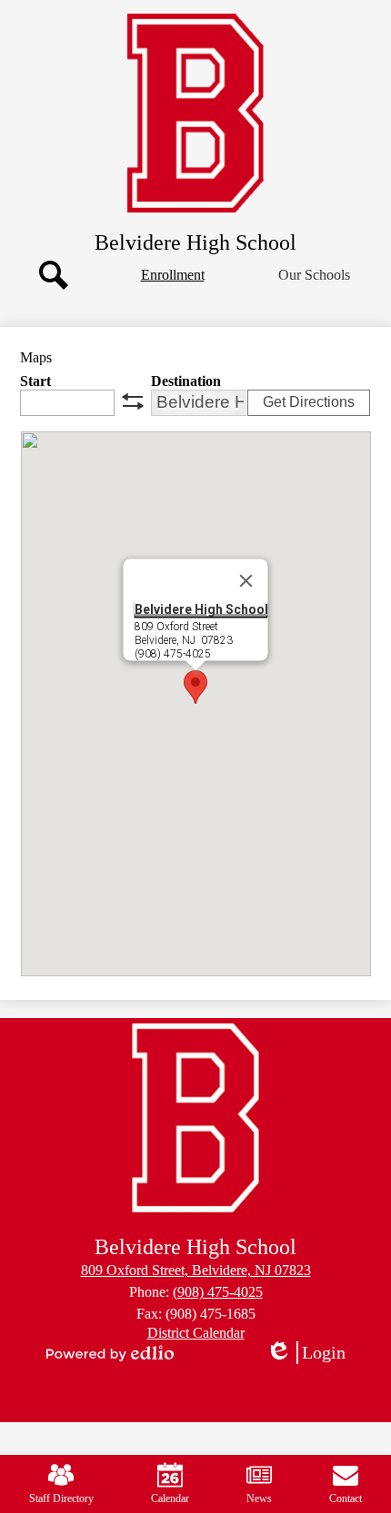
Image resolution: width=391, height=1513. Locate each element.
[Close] (246, 580)
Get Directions (309, 402)
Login (312, 1353)
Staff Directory (61, 1498)
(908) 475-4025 (218, 1292)
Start (35, 381)
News (259, 1498)
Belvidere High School (201, 608)
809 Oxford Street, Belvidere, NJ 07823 (196, 1270)
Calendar (170, 1498)
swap (132, 401)
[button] (314, 275)
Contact (345, 1498)
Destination (186, 381)
